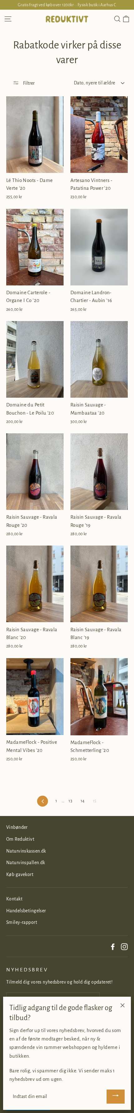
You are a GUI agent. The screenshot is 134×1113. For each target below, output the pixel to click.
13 (70, 801)
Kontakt (14, 898)
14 (83, 801)
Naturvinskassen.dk (26, 851)
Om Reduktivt (20, 839)
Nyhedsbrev (27, 970)
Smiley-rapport (21, 922)
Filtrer (28, 83)
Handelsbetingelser (26, 910)
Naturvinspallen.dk (25, 862)
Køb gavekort (19, 874)
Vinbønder (17, 827)
